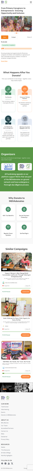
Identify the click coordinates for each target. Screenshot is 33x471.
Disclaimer (4, 436)
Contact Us (4, 431)
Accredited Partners (7, 428)
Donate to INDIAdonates (8, 415)
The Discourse (5, 450)
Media (3, 447)
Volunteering (5, 409)
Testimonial (4, 407)
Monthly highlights (6, 455)
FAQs (2, 434)
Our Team (4, 425)
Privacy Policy (5, 439)
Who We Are (4, 423)
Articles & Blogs (5, 452)
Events (3, 412)
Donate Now (26, 291)
